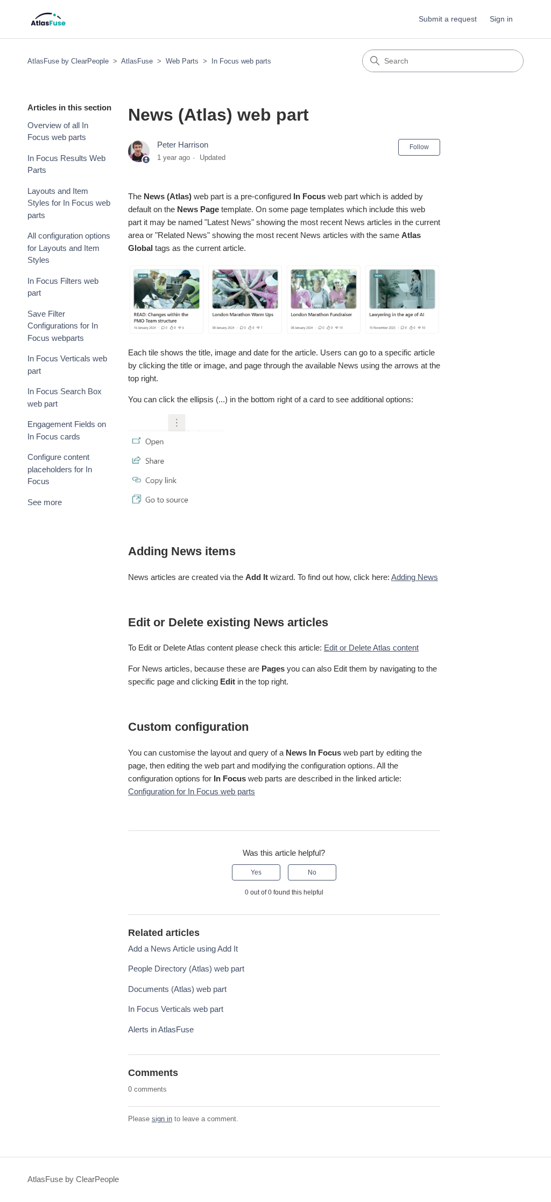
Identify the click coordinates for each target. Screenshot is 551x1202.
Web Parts (182, 61)
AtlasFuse (137, 61)
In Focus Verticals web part (67, 364)
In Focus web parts (241, 61)
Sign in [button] (501, 19)
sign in (162, 1119)
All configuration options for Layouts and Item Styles (68, 247)
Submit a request (448, 19)
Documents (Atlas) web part (177, 989)
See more (44, 502)
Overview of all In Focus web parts (57, 131)
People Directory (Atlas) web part (186, 968)
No (312, 872)
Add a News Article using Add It (183, 948)
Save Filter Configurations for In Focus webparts (62, 326)
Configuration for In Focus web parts (191, 791)
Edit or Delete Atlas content (371, 647)
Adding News (414, 577)
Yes (256, 872)
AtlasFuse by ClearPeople (68, 61)
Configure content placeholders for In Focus (59, 469)
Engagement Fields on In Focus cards (66, 430)
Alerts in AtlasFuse (161, 1029)
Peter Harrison (182, 144)
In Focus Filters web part (62, 287)
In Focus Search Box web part (64, 397)
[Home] (48, 19)
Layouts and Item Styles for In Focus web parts (68, 203)
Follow (419, 147)
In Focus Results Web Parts (66, 164)
